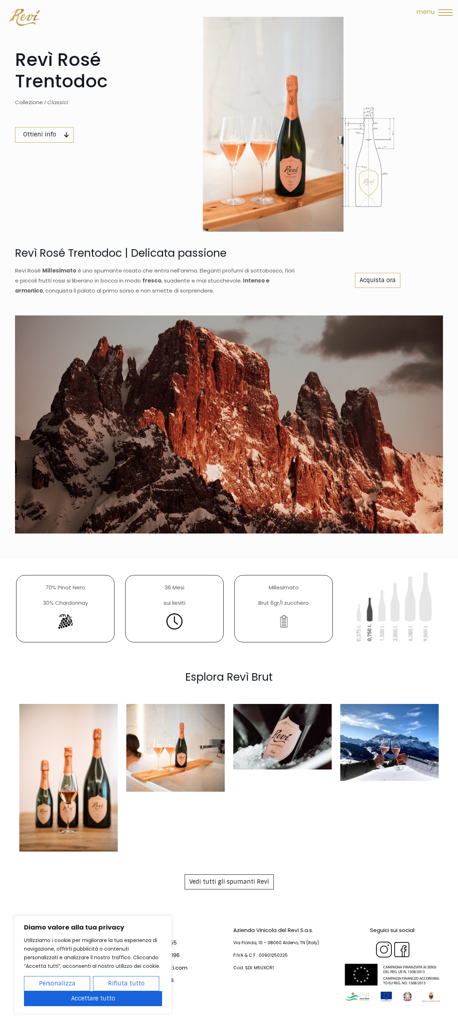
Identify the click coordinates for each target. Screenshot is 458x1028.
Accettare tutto (93, 998)
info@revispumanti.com (155, 967)
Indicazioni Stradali (149, 980)
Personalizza (57, 983)
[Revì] (25, 16)
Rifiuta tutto (126, 983)
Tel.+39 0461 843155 (150, 942)
